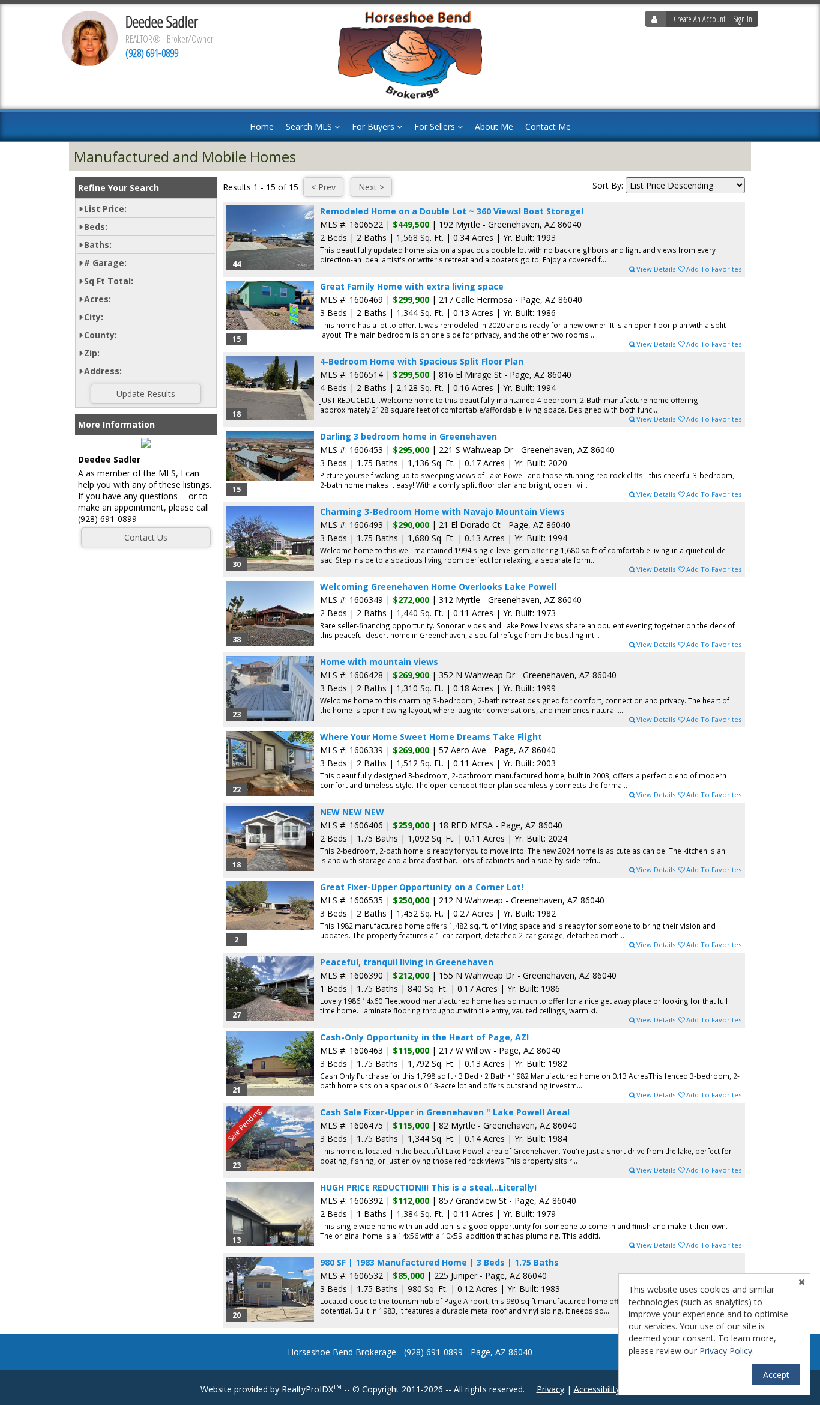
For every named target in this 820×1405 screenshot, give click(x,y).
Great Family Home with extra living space (412, 286)
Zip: (92, 353)
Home (262, 126)
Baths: (98, 244)
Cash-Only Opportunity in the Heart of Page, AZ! (424, 1037)
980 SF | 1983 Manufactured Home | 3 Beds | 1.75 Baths (439, 1262)
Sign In (742, 19)
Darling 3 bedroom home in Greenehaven (408, 436)
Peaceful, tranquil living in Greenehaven (406, 962)
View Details (655, 268)
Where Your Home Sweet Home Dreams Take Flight (431, 736)
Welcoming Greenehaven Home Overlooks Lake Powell (438, 586)
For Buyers (374, 126)
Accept (776, 1374)
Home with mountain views (379, 661)
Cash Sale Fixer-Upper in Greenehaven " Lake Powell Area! (445, 1112)
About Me (494, 126)
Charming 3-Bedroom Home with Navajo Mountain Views (442, 511)
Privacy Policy (725, 1350)
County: (100, 335)
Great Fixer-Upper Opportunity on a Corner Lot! (421, 887)
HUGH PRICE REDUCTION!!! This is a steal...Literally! (428, 1187)
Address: (103, 371)
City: (93, 317)
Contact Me (548, 126)
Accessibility (597, 1388)
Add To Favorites (713, 268)
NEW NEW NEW (352, 812)
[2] (270, 905)
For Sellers (435, 126)
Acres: (97, 299)
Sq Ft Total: (108, 281)
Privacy (550, 1388)
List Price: (105, 208)
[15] (270, 305)
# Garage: (105, 263)
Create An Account (699, 19)
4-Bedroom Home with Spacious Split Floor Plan (421, 361)
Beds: (95, 226)
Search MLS (310, 126)
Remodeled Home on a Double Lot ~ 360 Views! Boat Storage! (451, 211)
